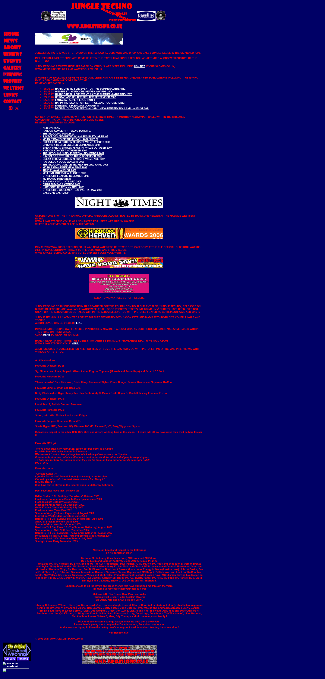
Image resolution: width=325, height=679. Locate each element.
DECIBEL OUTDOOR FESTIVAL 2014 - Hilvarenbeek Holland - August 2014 (102, 108)
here (46, 334)
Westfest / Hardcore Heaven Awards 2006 (83, 91)
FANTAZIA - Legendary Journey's (77, 105)
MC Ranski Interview (57, 178)
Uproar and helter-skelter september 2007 (85, 97)
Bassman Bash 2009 (55, 192)
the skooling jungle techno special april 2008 (75, 164)
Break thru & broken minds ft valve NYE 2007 (74, 159)
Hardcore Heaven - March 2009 (63, 187)
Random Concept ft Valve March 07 (67, 130)
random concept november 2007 (65, 150)
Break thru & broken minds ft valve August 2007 (76, 142)
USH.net (139, 66)
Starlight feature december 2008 (66, 176)
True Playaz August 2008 (59, 170)
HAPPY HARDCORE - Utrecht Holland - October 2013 (90, 102)
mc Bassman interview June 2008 (65, 167)
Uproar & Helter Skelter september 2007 (71, 145)
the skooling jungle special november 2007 (73, 153)
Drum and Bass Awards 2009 (61, 184)
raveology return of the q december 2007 (72, 156)
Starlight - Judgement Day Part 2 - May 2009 (72, 190)
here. (78, 323)
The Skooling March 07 (58, 133)
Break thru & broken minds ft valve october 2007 (77, 147)
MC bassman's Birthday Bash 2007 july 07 (70, 139)
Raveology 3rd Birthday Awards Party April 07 (75, 136)
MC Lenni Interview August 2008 (64, 173)
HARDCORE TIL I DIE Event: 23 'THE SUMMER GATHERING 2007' (93, 94)
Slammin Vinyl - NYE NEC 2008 (62, 181)
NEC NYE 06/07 (51, 128)
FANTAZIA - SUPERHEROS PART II (75, 100)
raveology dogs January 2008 (63, 161)
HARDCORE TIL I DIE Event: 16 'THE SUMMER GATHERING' (90, 88)
